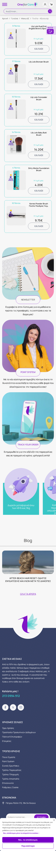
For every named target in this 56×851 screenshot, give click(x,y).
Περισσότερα (28, 845)
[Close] (54, 820)
